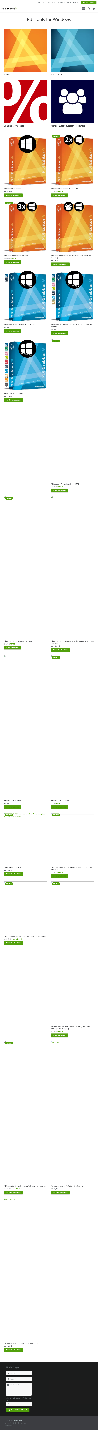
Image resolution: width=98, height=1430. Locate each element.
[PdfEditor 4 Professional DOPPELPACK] (72, 160)
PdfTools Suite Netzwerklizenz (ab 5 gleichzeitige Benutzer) (25, 1186)
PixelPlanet (18, 1420)
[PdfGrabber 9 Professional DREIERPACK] (25, 567)
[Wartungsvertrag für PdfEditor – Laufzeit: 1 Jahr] (72, 1112)
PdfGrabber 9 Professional (13, 394)
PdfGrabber (56, 74)
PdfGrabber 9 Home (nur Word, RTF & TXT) (19, 325)
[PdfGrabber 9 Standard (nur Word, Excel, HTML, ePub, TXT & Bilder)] (72, 296)
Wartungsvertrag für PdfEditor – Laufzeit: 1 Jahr (68, 1186)
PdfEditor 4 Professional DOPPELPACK (64, 189)
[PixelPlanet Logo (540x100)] (9, 8)
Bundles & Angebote (14, 125)
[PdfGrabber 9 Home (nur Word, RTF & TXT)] (25, 296)
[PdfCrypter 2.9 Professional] (72, 726)
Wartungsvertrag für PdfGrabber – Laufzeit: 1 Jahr (22, 1343)
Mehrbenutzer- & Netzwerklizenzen (68, 125)
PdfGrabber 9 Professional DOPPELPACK (65, 484)
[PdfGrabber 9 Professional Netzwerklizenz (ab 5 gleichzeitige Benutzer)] (72, 567)
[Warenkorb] (93, 8)
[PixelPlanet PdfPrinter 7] (25, 839)
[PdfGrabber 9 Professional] (25, 365)
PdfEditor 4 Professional (12, 189)
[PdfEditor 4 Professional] (25, 160)
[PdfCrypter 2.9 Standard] (25, 726)
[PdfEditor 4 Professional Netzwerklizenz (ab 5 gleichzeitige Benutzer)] (72, 227)
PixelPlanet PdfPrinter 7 (12, 867)
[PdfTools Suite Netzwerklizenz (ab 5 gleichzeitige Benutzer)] (25, 1112)
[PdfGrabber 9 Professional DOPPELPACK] (72, 410)
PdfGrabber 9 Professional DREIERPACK (18, 641)
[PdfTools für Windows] (25, 50)
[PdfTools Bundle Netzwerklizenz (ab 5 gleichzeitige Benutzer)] (25, 907)
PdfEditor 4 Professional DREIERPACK (17, 256)
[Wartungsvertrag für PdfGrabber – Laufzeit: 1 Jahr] (25, 1269)
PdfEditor (8, 74)
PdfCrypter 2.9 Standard (12, 800)
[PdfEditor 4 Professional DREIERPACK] (25, 227)
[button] (41, 2)
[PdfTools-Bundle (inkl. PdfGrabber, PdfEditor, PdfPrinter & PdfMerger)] (72, 839)
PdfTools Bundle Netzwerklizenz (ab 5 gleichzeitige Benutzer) (25, 936)
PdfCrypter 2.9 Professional (61, 800)
